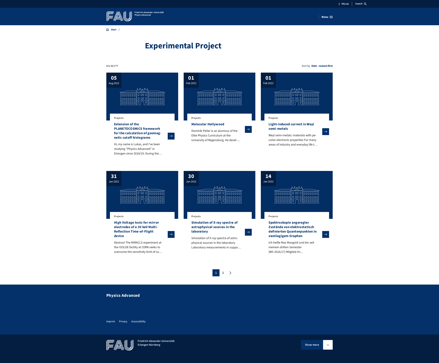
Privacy (123, 321)
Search (359, 3)
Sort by (306, 66)
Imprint (110, 321)
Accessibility (138, 321)
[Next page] (230, 272)
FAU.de (345, 4)
